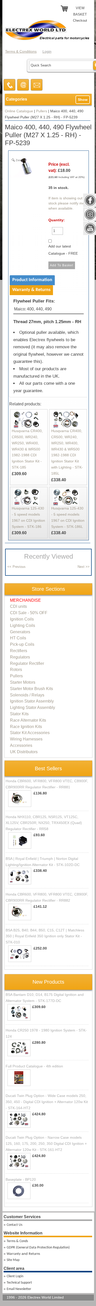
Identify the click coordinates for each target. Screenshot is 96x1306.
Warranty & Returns (31, 289)
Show (83, 100)
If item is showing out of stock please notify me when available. (67, 203)
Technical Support (19, 1283)
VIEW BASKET (80, 11)
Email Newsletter (19, 1289)
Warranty (13, 1254)
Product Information (32, 280)
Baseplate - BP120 (21, 1179)
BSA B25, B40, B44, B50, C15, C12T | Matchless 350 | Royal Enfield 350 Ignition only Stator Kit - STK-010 (45, 936)
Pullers (41, 111)
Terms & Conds (17, 1241)
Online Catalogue (19, 111)
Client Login (15, 1276)
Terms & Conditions (21, 51)
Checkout (80, 20)
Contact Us (14, 1225)
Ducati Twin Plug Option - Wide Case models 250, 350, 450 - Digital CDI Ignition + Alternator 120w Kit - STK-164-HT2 (47, 1102)
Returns (34, 1254)
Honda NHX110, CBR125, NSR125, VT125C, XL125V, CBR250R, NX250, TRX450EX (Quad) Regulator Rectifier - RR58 (44, 823)
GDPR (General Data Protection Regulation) (38, 1247)
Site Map (13, 1260)
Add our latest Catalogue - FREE (63, 249)
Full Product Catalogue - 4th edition (34, 1066)
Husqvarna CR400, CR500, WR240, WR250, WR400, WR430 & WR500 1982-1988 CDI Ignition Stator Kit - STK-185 (27, 449)
